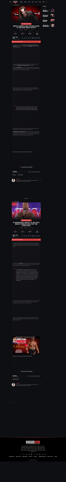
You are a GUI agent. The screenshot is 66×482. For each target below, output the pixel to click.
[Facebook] (22, 38)
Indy (44, 1)
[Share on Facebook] (28, 172)
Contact (35, 456)
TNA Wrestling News (26, 23)
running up (30, 46)
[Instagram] (35, 38)
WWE (25, 1)
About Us (30, 456)
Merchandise (24, 456)
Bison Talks (21, 263)
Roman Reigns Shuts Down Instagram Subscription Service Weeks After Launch (45, 21)
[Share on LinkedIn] (33, 172)
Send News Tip (12, 456)
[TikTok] (42, 454)
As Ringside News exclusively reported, (19, 131)
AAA (36, 1)
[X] (24, 38)
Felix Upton (17, 383)
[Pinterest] (31, 38)
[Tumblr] (34, 454)
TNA (33, 1)
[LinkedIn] (28, 38)
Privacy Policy (50, 456)
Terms (56, 456)
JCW (40, 1)
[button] (46, 2)
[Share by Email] (39, 172)
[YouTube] (33, 38)
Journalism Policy (42, 456)
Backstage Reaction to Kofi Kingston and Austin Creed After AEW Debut (46, 11)
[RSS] (45, 454)
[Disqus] (26, 415)
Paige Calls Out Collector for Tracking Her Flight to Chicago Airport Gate (46, 16)
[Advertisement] (18, 98)
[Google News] (26, 38)
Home (21, 1)
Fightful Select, (19, 67)
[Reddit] (39, 38)
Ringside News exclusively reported (23, 65)
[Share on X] (31, 172)
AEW (29, 1)
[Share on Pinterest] (35, 172)
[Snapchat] (37, 38)
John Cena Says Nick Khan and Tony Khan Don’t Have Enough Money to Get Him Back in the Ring (46, 26)
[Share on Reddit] (37, 172)
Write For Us (18, 456)
